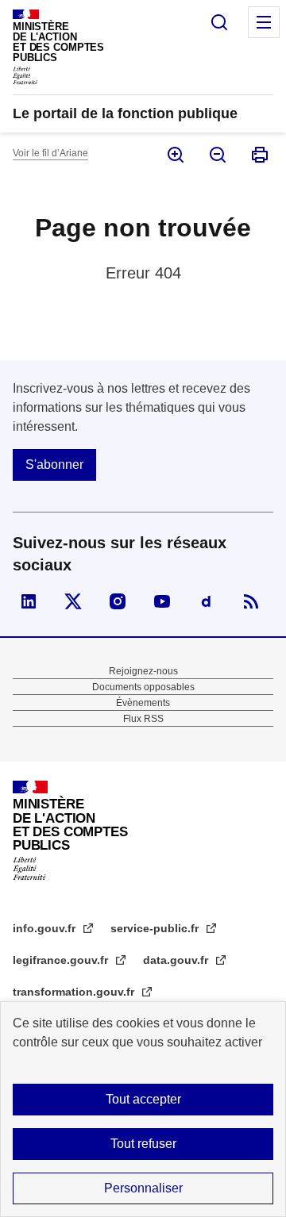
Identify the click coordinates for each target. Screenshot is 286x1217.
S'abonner (54, 464)
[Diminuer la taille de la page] (216, 155)
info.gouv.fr (46, 928)
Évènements (143, 702)
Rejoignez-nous (143, 671)
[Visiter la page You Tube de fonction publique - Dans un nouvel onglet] (162, 601)
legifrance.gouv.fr (62, 960)
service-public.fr (156, 928)
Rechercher (219, 22)
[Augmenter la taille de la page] (174, 155)
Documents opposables (143, 687)
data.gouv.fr (177, 960)
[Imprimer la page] (258, 155)
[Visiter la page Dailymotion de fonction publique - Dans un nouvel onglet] (206, 601)
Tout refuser (143, 1143)
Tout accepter (143, 1099)
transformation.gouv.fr (75, 991)
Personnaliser (143, 1188)
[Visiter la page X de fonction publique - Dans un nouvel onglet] (73, 601)
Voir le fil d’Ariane (50, 153)
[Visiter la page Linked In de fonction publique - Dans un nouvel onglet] (28, 601)
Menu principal (264, 22)
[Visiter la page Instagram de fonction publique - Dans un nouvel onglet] (117, 601)
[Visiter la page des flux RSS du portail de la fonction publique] (251, 601)
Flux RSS (143, 718)
